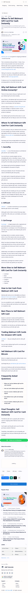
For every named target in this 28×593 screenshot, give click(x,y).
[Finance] (8, 471)
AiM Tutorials (6, 2)
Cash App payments (13, 76)
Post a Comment (14, 484)
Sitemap (17, 586)
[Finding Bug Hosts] (13, 530)
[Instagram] (5, 573)
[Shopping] (4, 5)
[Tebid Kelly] (9, 32)
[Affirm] (7, 554)
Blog (3, 585)
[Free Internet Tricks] (12, 517)
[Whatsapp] (11, 477)
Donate (3, 586)
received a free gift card (19, 106)
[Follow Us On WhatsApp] (14, 440)
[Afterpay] (20, 554)
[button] (24, 32)
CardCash (3, 339)
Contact (4, 583)
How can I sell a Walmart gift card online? (14, 388)
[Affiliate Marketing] (20, 551)
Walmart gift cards (5, 56)
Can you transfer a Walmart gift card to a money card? (13, 402)
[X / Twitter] (15, 477)
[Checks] (10, 537)
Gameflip (3, 151)
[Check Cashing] (11, 5)
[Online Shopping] (12, 508)
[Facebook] (5, 477)
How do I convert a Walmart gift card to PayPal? (13, 392)
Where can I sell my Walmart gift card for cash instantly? (13, 384)
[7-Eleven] (20, 548)
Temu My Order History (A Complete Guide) (14, 510)
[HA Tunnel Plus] (20, 523)
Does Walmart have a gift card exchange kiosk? (13, 397)
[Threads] (7, 573)
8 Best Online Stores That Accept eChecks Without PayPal (14, 539)
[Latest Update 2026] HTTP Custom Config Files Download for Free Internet (14, 519)
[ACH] (7, 551)
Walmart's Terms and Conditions (9, 297)
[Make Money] (19, 5)
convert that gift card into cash (8, 69)
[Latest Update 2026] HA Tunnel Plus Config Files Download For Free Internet (14, 526)
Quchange (3, 224)
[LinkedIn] (12, 573)
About (17, 583)
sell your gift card (9, 135)
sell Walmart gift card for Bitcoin (18, 363)
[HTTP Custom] (19, 517)
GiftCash (3, 206)
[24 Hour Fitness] (7, 548)
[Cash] (3, 471)
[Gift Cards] (15, 471)
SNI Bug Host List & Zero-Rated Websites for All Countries (14, 533)
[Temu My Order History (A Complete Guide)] (14, 499)
